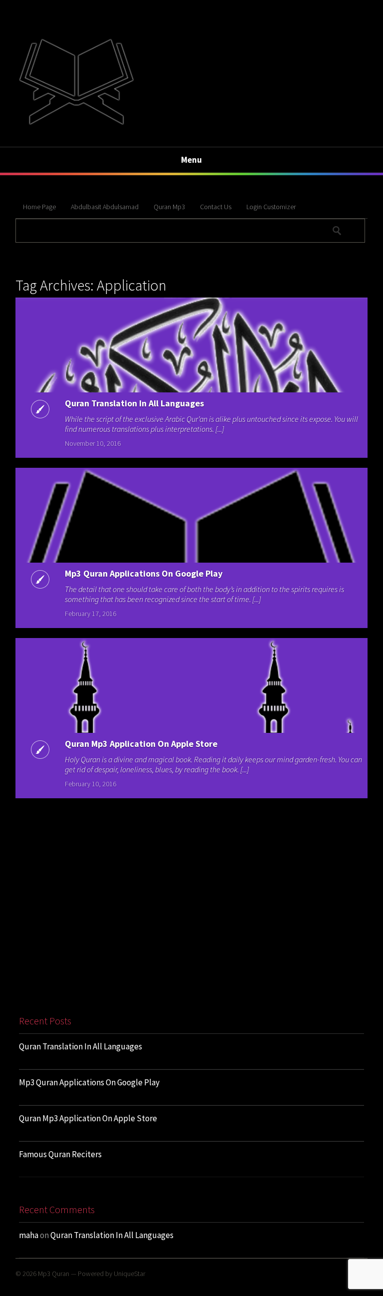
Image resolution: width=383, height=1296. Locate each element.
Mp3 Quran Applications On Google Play (143, 573)
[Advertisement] (191, 918)
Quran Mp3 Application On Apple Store (141, 743)
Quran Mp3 (169, 206)
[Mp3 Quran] (76, 123)
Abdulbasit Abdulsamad (105, 206)
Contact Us (215, 206)
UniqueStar (129, 1273)
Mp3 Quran (53, 1273)
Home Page (39, 206)
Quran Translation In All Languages (134, 403)
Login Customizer (271, 206)
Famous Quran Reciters (60, 1154)
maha (28, 1235)
